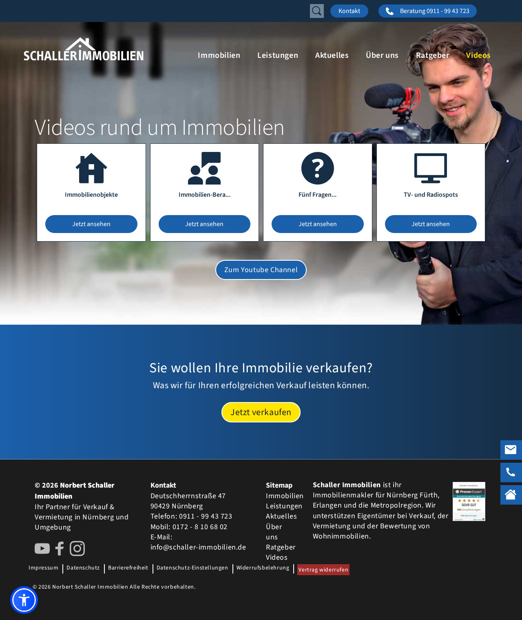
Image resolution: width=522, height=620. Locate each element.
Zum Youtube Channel (261, 270)
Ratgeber (432, 55)
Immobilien (219, 55)
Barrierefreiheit (128, 568)
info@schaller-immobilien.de (198, 547)
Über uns (382, 55)
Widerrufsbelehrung (263, 568)
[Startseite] (106, 49)
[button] (24, 600)
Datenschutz (83, 568)
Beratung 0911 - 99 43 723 (434, 11)
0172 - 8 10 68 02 (200, 527)
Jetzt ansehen (91, 224)
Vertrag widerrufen (323, 570)
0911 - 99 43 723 (205, 516)
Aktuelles (332, 55)
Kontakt (349, 11)
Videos (478, 55)
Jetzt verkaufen (261, 412)
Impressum (43, 568)
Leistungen (277, 55)
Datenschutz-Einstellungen (192, 568)
